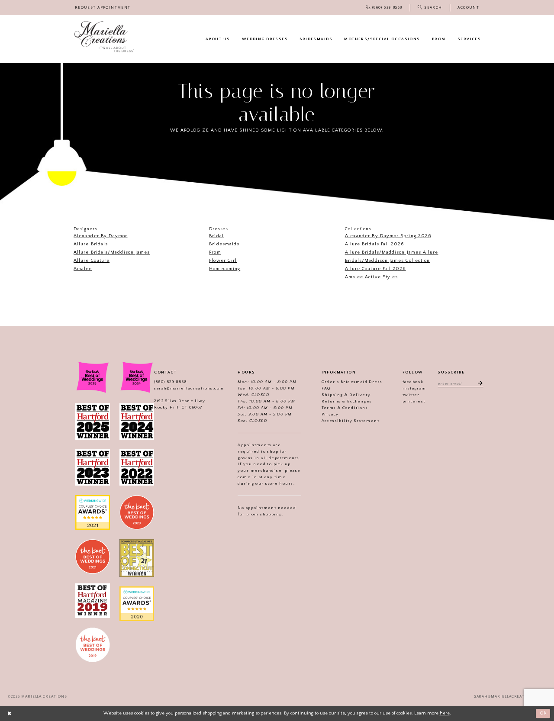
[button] (468, 7)
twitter (411, 395)
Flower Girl (223, 260)
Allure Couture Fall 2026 (375, 268)
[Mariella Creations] (104, 36)
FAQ (326, 388)
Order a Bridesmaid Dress (352, 382)
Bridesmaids (224, 244)
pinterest (414, 401)
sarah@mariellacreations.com (189, 388)
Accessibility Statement (350, 420)
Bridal (216, 235)
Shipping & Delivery (346, 395)
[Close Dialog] (9, 713)
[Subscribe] (478, 383)
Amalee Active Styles (371, 277)
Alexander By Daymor (101, 235)
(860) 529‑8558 (170, 382)
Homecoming (224, 268)
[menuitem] (102, 7)
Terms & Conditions (345, 408)
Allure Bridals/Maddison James (112, 252)
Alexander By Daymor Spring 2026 (388, 235)
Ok (543, 713)
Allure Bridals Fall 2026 (374, 244)
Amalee (83, 268)
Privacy (330, 414)
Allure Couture (92, 260)
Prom (215, 252)
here (445, 713)
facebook (413, 382)
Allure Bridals (91, 244)
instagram (414, 388)
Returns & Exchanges (347, 401)
